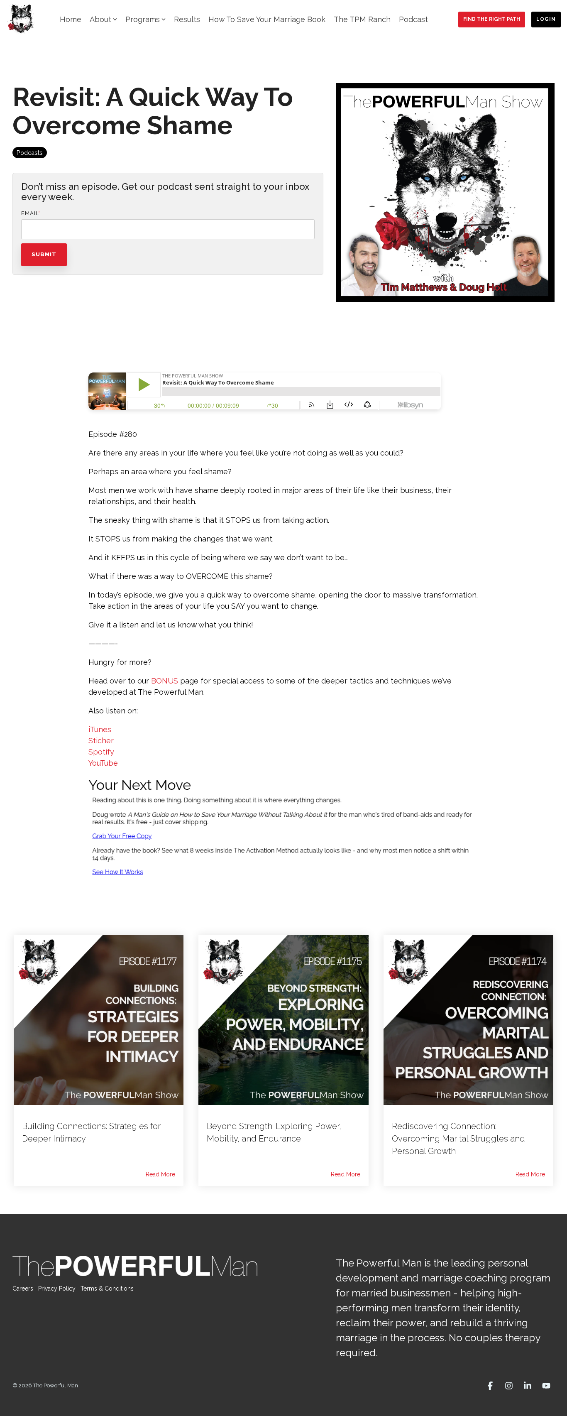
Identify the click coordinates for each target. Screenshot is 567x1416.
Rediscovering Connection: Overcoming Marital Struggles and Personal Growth (458, 1138)
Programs (142, 19)
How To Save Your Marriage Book (266, 19)
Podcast (413, 19)
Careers (22, 1288)
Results (187, 19)
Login (546, 19)
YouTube (103, 763)
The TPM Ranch (362, 19)
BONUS (164, 680)
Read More (160, 1174)
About (100, 19)
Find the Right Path (491, 19)
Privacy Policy (57, 1288)
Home (70, 19)
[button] (491, 1386)
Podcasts (30, 152)
